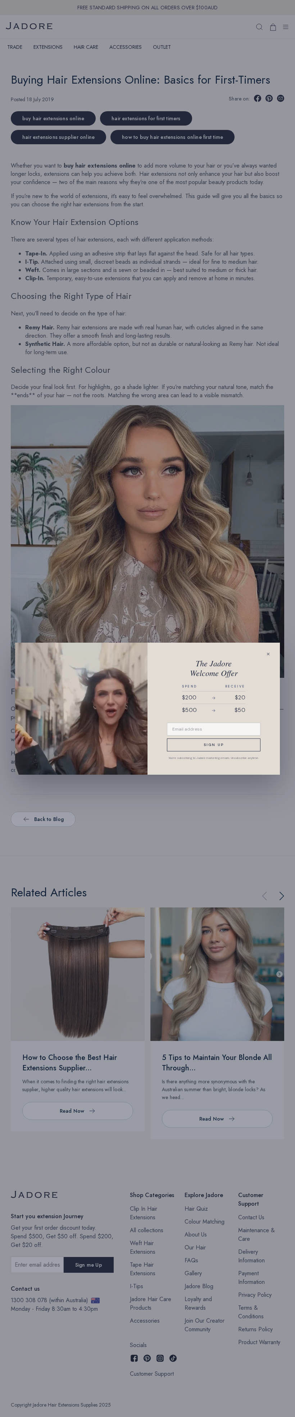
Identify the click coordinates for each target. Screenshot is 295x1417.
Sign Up (214, 744)
